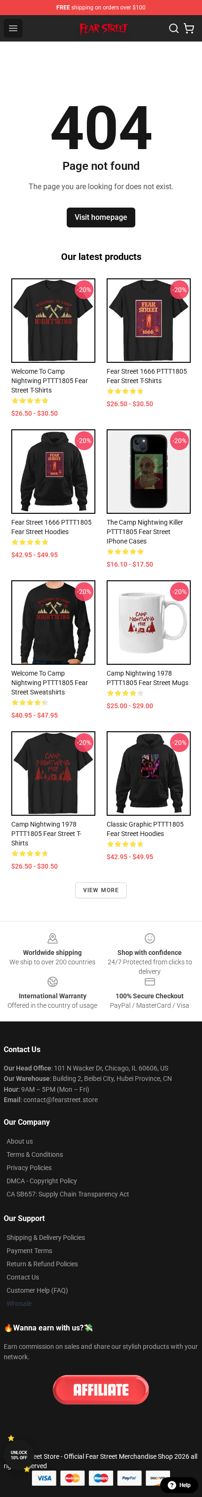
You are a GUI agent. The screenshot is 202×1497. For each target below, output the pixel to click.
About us (20, 1141)
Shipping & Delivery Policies (46, 1237)
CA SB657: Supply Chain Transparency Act (68, 1194)
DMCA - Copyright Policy (42, 1181)
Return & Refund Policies (42, 1264)
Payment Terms (29, 1250)
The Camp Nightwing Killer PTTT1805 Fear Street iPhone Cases (145, 532)
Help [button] (185, 1485)
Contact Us (23, 1277)
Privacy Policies (29, 1167)
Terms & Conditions (35, 1154)
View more (101, 890)
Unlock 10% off (19, 1455)
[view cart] (188, 28)
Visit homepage (101, 217)
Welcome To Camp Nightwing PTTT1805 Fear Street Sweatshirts (49, 682)
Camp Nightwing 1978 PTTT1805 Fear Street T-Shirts (46, 833)
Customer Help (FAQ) (37, 1290)
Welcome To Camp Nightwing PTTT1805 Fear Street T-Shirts (49, 381)
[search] (173, 28)
